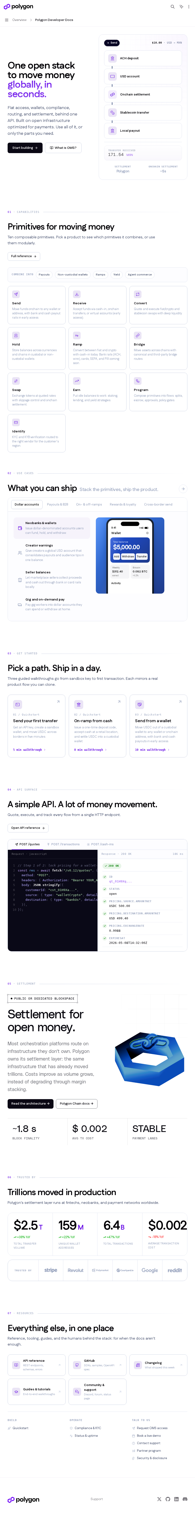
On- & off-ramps (89, 504)
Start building (22, 147)
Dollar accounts (27, 504)
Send (114, 43)
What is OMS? (66, 147)
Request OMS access (152, 1428)
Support (97, 1499)
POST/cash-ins (102, 844)
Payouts (44, 275)
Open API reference (25, 828)
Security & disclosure (152, 1458)
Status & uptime (86, 1436)
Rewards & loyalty (123, 504)
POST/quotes (30, 844)
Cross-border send (158, 504)
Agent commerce (140, 275)
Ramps (100, 275)
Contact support (148, 1443)
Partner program (149, 1451)
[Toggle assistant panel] (181, 7)
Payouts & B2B (57, 504)
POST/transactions (65, 844)
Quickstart (20, 1428)
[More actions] (188, 6)
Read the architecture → (30, 1103)
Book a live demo (149, 1436)
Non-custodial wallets (73, 275)
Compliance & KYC (88, 1428)
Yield (116, 275)
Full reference (21, 256)
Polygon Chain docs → (76, 1103)
